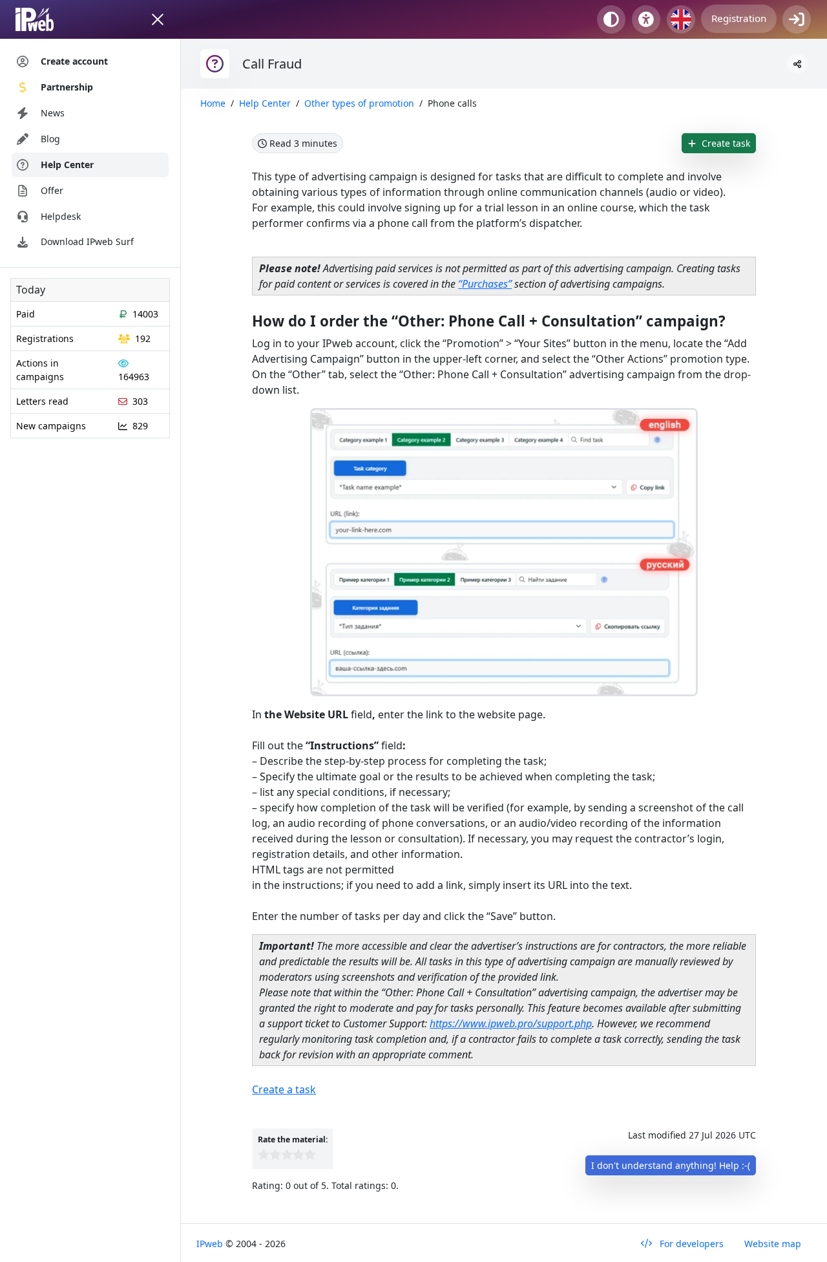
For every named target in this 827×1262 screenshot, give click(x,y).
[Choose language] (681, 19)
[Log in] (796, 19)
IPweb (210, 1243)
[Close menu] (157, 19)
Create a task (284, 1089)
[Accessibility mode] (646, 19)
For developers (690, 1243)
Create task (724, 143)
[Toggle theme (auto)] (611, 19)
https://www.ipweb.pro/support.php (511, 1023)
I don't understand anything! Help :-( (670, 1165)
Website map (772, 1243)
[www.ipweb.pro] (47, 19)
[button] (797, 64)
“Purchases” (485, 284)
